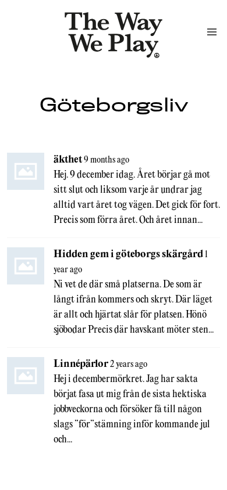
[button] (212, 32)
